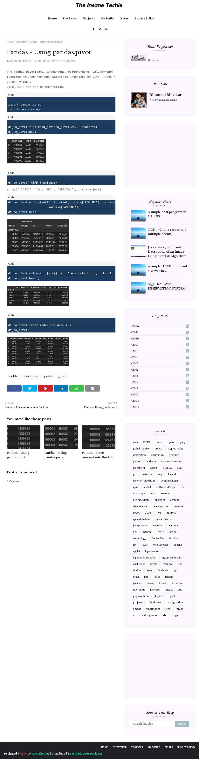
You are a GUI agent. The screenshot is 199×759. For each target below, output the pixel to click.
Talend (172, 474)
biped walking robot (144, 557)
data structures (163, 519)
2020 (160, 338)
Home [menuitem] (52, 18)
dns (180, 564)
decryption (139, 455)
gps (176, 570)
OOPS (148, 512)
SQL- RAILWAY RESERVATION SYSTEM (167, 286)
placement (139, 467)
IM (134, 544)
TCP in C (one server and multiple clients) (167, 232)
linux (158, 442)
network (147, 474)
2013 (160, 376)
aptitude (151, 461)
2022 (160, 332)
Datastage (139, 493)
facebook (163, 570)
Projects (137, 747)
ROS (159, 512)
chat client (139, 564)
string (173, 531)
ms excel (155, 589)
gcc (135, 474)
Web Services (160, 544)
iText (157, 576)
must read (173, 525)
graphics (174, 455)
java (135, 442)
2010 (160, 394)
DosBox (173, 538)
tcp (182, 487)
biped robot (152, 551)
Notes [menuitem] (124, 18)
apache (178, 544)
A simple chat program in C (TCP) (167, 214)
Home (10, 41)
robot (136, 512)
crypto (158, 448)
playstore (159, 596)
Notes (169, 747)
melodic (157, 525)
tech (168, 608)
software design (165, 487)
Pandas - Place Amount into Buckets (98, 455)
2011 (160, 388)
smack (137, 608)
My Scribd (154, 747)
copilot (171, 442)
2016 (160, 357)
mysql (169, 589)
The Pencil (120, 747)
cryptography (175, 448)
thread (179, 608)
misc (153, 493)
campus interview (171, 461)
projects (137, 602)
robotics (166, 493)
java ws (137, 583)
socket (147, 487)
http (146, 576)
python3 (147, 531)
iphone (169, 576)
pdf (180, 589)
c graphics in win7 (171, 557)
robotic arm (154, 602)
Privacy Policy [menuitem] (144, 18)
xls (164, 615)
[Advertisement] (61, 592)
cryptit (153, 564)
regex (160, 531)
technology (139, 538)
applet (136, 551)
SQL (179, 467)
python (62, 376)
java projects (140, 525)
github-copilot (141, 448)
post (172, 596)
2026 (160, 326)
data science (31, 376)
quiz (135, 487)
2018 (160, 351)
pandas (48, 376)
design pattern (169, 480)
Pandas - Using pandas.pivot (55, 455)
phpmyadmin (141, 596)
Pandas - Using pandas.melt (18, 455)
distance (168, 564)
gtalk (136, 576)
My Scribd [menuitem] (107, 18)
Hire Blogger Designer (87, 753)
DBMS (154, 467)
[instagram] (105, 29)
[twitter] (100, 29)
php (135, 531)
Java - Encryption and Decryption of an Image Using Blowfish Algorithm (167, 251)
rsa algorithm (175, 602)
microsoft (139, 589)
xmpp (174, 615)
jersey (150, 583)
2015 (160, 363)
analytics (21, 41)
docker (137, 570)
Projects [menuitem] (89, 18)
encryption (157, 455)
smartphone (153, 608)
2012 (160, 382)
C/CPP (147, 442)
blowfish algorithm (144, 480)
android (171, 512)
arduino (175, 499)
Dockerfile (157, 538)
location (177, 583)
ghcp (182, 442)
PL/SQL (167, 467)
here (20, 87)
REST (145, 544)
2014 (160, 369)
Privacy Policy (186, 747)
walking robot (149, 615)
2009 (160, 400)
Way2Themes (40, 753)
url (134, 615)
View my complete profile (163, 100)
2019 (160, 344)
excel (149, 570)
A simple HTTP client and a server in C (167, 268)
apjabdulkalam (141, 519)
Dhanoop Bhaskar (20, 61)
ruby (159, 474)
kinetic (163, 583)
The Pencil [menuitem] (70, 18)
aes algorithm (141, 499)
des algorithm (161, 506)
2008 (160, 407)
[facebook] (93, 29)
